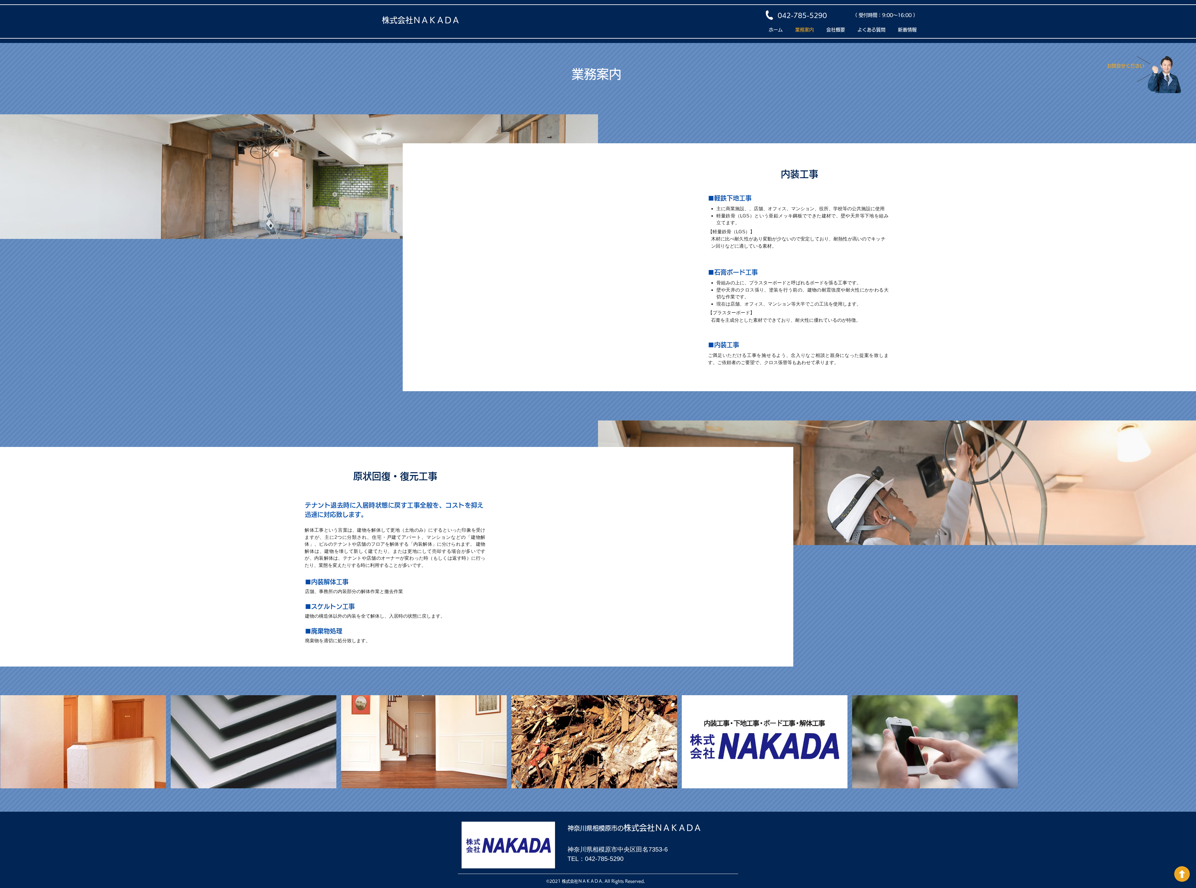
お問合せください (1125, 66)
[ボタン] (1182, 874)
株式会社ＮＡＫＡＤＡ (421, 20)
